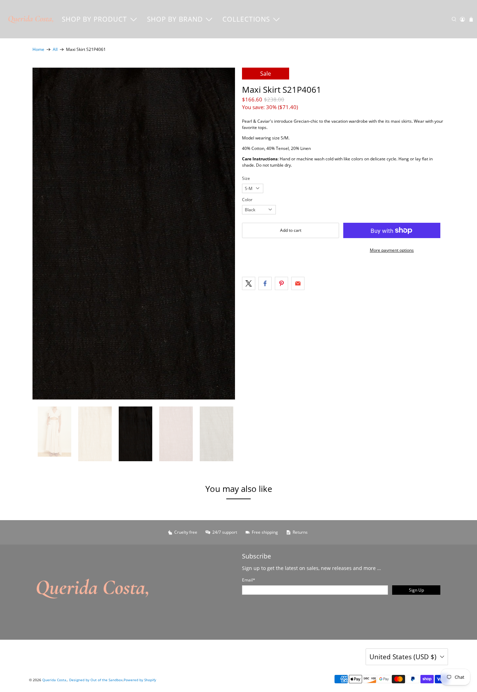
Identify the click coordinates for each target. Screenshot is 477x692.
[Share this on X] (248, 283)
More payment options (392, 250)
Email (248, 580)
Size (246, 178)
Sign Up (416, 590)
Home (38, 49)
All (55, 49)
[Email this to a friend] (297, 283)
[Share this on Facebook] (265, 283)
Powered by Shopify (140, 679)
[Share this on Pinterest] (281, 283)
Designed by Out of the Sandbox (96, 679)
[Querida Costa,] (31, 19)
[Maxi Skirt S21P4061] (133, 234)
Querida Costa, (54, 679)
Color (247, 200)
